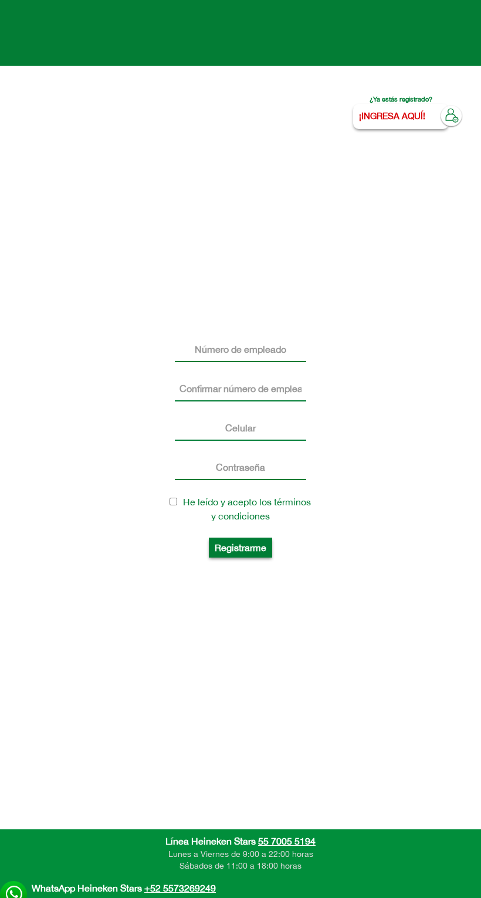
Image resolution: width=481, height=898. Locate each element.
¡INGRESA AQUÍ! (392, 116)
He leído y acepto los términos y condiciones (247, 509)
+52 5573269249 (180, 888)
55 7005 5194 (287, 841)
